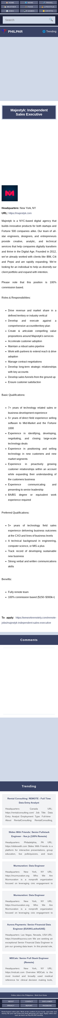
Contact (29, 1001)
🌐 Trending (49, 31)
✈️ (48, 3)
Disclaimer (47, 1001)
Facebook (47, 1005)
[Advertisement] (29, 69)
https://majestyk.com (20, 213)
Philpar (15, 31)
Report (29, 1005)
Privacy (10, 1005)
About (11, 1001)
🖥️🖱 (29, 11)
